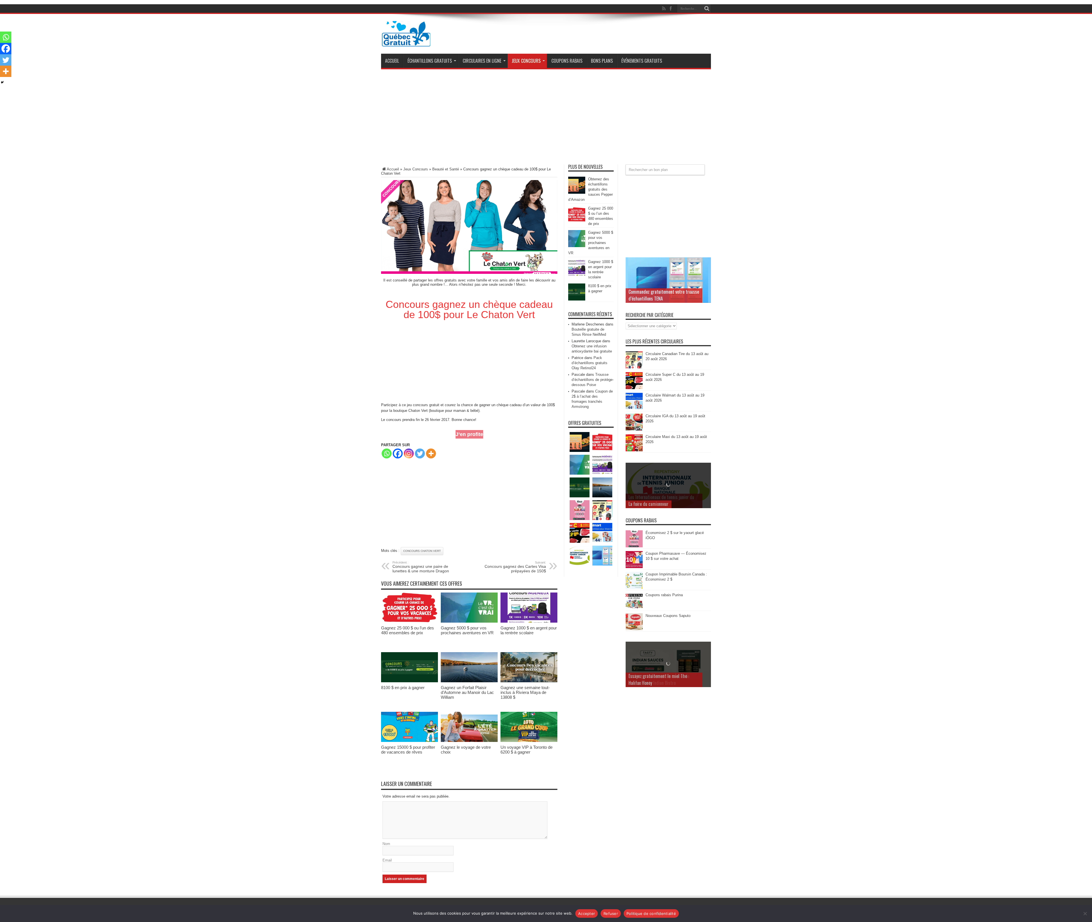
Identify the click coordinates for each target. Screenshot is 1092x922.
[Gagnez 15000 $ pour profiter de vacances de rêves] (409, 741)
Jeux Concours (526, 60)
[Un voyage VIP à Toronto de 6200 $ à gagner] (528, 741)
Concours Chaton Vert (422, 550)
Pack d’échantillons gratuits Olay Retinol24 (589, 363)
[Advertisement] (546, 119)
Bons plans (602, 60)
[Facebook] (398, 453)
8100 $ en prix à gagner (403, 687)
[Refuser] (1085, 913)
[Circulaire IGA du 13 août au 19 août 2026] (634, 429)
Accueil (392, 60)
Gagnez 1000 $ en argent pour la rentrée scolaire (528, 630)
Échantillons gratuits (430, 60)
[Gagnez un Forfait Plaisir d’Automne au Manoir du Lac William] (469, 681)
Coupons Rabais (566, 60)
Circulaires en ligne (482, 60)
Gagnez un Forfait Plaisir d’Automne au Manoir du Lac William (467, 692)
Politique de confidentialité (651, 913)
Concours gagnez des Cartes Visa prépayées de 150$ (515, 567)
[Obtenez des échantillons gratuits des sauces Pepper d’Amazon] (576, 192)
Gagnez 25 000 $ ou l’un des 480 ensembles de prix (407, 630)
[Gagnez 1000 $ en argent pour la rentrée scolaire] (528, 621)
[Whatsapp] (387, 453)
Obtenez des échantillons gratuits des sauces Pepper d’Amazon (590, 189)
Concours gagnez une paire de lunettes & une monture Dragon (420, 567)
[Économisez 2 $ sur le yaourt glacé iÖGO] (634, 546)
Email (387, 860)
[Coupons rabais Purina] (634, 608)
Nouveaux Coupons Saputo (668, 616)
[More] (431, 453)
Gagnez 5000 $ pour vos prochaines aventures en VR (467, 630)
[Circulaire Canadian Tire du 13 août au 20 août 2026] (634, 367)
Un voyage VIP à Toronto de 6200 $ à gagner (526, 749)
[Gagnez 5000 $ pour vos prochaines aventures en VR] (469, 621)
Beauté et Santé (445, 169)
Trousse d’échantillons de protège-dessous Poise (593, 379)
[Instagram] (409, 453)
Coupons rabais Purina (664, 595)
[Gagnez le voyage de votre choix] (469, 741)
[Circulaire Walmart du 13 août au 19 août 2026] (634, 408)
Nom (386, 844)
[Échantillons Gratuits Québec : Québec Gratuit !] (406, 42)
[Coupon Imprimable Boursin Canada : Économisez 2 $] (634, 587)
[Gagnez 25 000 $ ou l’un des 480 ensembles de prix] (409, 621)
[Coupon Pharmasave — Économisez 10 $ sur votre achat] (634, 567)
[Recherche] (706, 8)
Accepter (586, 913)
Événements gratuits (641, 60)
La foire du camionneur (648, 503)
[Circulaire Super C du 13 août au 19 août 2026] (634, 388)
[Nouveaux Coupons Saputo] (634, 629)
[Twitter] (420, 453)
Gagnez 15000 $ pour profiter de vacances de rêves (408, 749)
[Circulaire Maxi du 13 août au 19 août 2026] (634, 450)
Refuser (610, 913)
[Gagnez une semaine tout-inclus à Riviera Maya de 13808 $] (528, 681)
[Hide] (2, 82)
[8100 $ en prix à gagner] (409, 681)
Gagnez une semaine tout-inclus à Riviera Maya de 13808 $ (525, 692)
